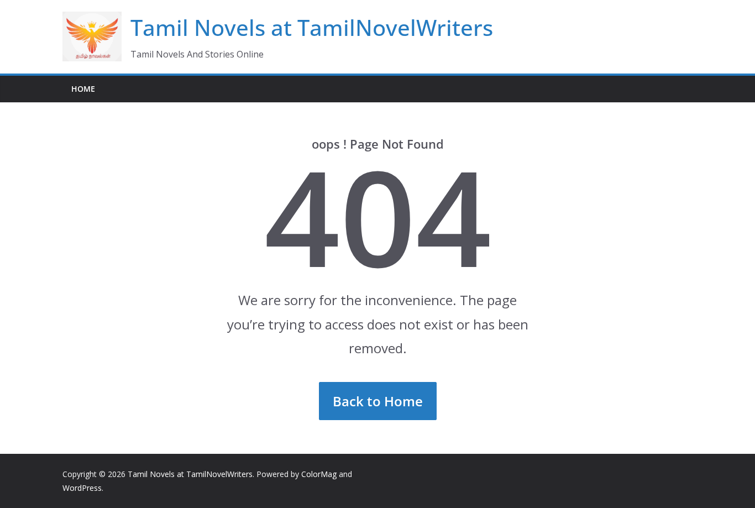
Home (83, 88)
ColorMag (319, 474)
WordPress (82, 488)
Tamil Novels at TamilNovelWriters (311, 27)
